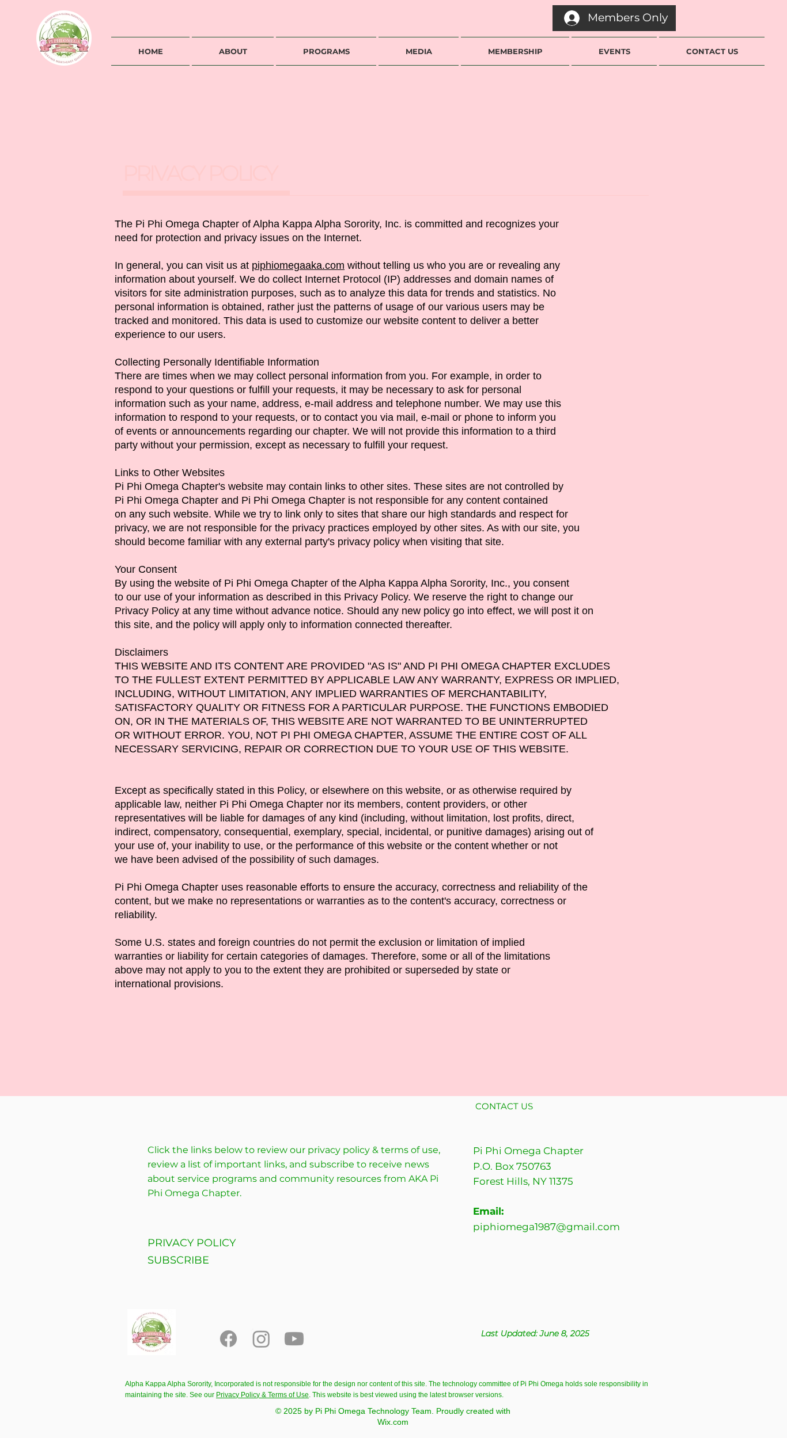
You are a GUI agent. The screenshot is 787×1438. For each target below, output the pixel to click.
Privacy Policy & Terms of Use (262, 1395)
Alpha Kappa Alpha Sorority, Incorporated (190, 1384)
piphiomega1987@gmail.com (546, 1226)
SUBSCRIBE (178, 1260)
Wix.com (392, 1421)
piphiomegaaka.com (298, 265)
